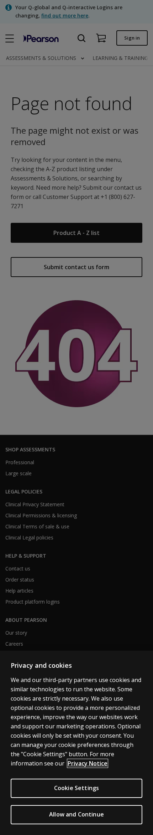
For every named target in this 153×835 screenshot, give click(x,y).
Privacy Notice (87, 763)
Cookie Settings (76, 788)
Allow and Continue (76, 814)
